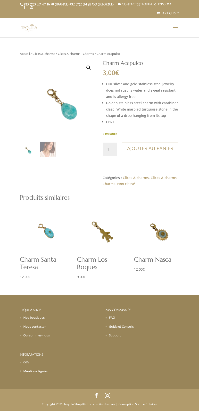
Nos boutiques (34, 317)
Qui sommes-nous (36, 335)
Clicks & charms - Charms (76, 53)
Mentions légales (35, 371)
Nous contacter (34, 326)
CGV (26, 362)
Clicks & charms (44, 53)
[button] (88, 67)
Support (115, 335)
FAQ (112, 317)
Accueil (25, 53)
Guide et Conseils (121, 326)
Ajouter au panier (150, 148)
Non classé (126, 183)
